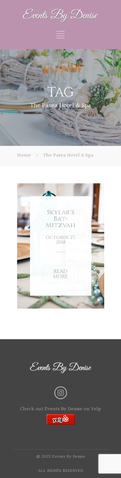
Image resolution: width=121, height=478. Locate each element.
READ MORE (60, 274)
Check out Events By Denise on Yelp (60, 409)
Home (24, 155)
